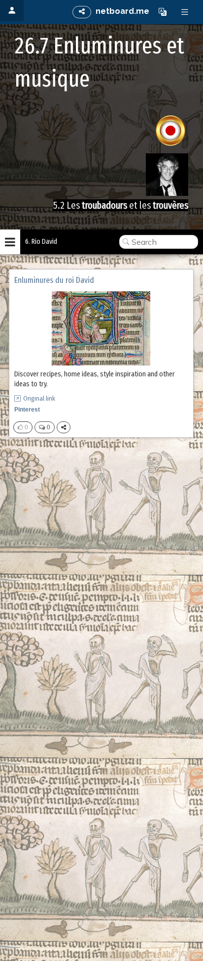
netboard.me (122, 11)
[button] (162, 11)
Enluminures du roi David (54, 280)
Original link (39, 398)
